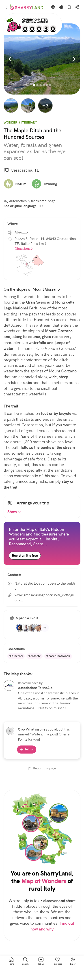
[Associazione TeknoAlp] (9, 685)
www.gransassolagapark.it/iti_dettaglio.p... (44, 597)
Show (12, 512)
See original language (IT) (23, 206)
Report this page (44, 768)
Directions (22, 248)
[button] (11, 105)
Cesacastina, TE (25, 170)
